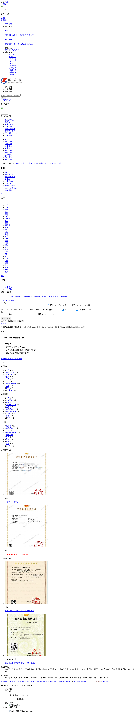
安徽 (6, 232)
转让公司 (12, 54)
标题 (59, 305)
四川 (6, 254)
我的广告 (15, 50)
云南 (6, 258)
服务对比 (15, 35)
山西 (6, 216)
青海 (6, 267)
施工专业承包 (10, 122)
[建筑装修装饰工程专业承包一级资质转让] (26, 655)
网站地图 (45, 681)
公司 (81, 305)
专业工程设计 (10, 126)
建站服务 (23, 35)
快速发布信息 (6, 100)
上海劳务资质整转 (12, 502)
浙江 (6, 230)
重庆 (6, 212)
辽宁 (6, 221)
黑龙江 (7, 225)
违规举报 (84, 681)
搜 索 (3, 98)
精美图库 (12, 72)
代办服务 (12, 61)
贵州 (6, 256)
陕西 (6, 263)
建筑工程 (30, 296)
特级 (7, 381)
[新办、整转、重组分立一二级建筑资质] (26, 603)
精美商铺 (30, 35)
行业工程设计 (10, 124)
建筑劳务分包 (10, 131)
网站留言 (76, 681)
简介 (73, 305)
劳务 (54, 296)
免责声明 (38, 681)
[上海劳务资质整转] (26, 494)
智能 (51, 305)
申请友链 (99, 681)
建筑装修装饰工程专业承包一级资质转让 (20, 663)
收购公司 (12, 57)
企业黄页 (12, 59)
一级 (36, 296)
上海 (6, 207)
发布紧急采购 (16, 359)
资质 (7, 444)
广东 (6, 247)
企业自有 (8, 287)
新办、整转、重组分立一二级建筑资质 (19, 611)
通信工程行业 (45, 163)
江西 (6, 236)
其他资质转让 (10, 135)
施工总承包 (9, 120)
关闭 (2, 331)
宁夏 (6, 270)
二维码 (3, 18)
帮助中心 (12, 74)
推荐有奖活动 (6, 681)
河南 (6, 241)
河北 (6, 214)
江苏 (6, 227)
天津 (6, 209)
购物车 (3, 20)
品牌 (88, 305)
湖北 (6, 243)
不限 (6, 172)
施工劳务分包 (62, 296)
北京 (6, 205)
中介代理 (8, 289)
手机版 (3, 4)
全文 (66, 305)
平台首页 (8, 24)
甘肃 (6, 265)
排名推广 (8, 44)
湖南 (6, 245)
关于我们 (15, 681)
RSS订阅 (91, 681)
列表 (6, 323)
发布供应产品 (6, 359)
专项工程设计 (10, 129)
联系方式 (23, 681)
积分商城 (15, 44)
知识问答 (12, 70)
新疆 (6, 272)
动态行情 (12, 63)
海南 (6, 252)
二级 (6, 296)
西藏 (6, 261)
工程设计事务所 (11, 133)
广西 (6, 250)
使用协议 (30, 681)
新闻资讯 (12, 66)
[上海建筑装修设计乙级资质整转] (26, 547)
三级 (16, 296)
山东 (6, 238)
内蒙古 (7, 218)
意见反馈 (23, 44)
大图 (2, 323)
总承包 (11, 296)
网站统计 (106, 681)
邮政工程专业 (56, 163)
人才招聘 (12, 68)
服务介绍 (8, 35)
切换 (7, 2)
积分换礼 (68, 681)
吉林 (6, 223)
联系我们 (30, 44)
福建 (6, 234)
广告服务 (8, 50)
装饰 (50, 296)
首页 (6, 139)
